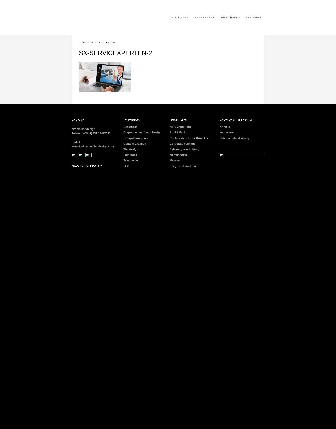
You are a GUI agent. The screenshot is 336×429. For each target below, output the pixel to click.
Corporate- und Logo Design (142, 132)
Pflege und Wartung (183, 166)
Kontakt (225, 126)
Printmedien (131, 160)
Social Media (178, 132)
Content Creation (134, 143)
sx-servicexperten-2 (115, 53)
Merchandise (178, 154)
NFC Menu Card (180, 126)
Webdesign (130, 149)
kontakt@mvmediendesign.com (93, 146)
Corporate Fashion (182, 143)
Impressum (227, 132)
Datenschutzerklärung (234, 138)
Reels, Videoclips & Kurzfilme (189, 138)
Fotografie (130, 154)
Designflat (130, 126)
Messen (175, 160)
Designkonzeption (135, 138)
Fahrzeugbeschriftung (184, 149)
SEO (126, 166)
